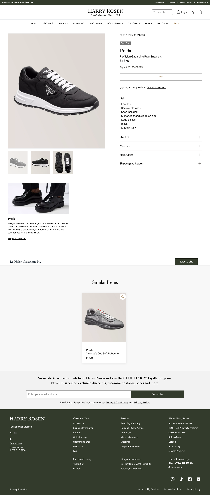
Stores (172, 2)
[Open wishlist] (192, 12)
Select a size (186, 261)
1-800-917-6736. (18, 450)
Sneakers (139, 35)
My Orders (159, 2)
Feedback (78, 446)
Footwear (126, 35)
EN (11, 433)
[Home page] (105, 12)
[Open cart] (200, 12)
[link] (182, 12)
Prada (125, 50)
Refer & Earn (202, 2)
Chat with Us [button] (16, 443)
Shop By (63, 23)
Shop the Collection (17, 238)
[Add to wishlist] (123, 297)
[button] (154, 12)
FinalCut (77, 468)
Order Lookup (186, 2)
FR (15, 433)
